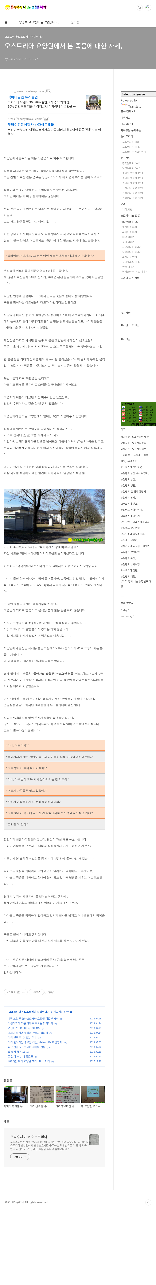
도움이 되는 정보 (130, 278)
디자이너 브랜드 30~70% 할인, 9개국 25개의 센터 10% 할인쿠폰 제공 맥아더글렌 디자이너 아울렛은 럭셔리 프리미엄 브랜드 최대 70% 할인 (43, 104)
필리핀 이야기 (129, 227)
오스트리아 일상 (140, 437)
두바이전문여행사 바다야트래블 (31, 124)
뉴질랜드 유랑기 (129, 540)
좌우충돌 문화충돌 (131, 130)
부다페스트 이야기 (131, 261)
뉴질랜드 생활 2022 (132, 188)
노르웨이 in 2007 (131, 215)
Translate (134, 106)
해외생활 (125, 437)
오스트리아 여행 (130, 142)
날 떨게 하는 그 (16, 1052)
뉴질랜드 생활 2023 (132, 193)
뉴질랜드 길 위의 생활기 (133, 491)
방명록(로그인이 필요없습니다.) (39, 22)
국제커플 (125, 449)
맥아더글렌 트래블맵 (23, 97)
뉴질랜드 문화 (139, 443)
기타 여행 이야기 (130, 222)
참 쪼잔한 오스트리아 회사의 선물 (26, 1047)
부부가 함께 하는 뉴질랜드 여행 (136, 584)
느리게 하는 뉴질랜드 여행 (134, 455)
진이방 (75, 22)
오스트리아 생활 (129, 570)
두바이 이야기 (129, 232)
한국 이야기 (128, 266)
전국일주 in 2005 (131, 163)
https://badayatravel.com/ (25, 118)
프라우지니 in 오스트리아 (28, 1136)
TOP (148, 1202)
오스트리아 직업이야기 (36, 1012)
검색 (139, 7)
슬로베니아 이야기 (131, 252)
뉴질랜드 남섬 (128, 479)
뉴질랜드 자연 (139, 449)
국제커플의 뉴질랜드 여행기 (135, 546)
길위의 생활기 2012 (132, 173)
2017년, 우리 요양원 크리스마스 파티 (29, 1061)
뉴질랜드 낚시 (128, 497)
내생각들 (126, 118)
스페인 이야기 (129, 257)
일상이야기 (127, 124)
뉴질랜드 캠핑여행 (130, 552)
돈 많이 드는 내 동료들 (20, 1056)
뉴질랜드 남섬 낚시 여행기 (134, 473)
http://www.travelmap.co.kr (26, 91)
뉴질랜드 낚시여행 (130, 564)
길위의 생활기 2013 (132, 178)
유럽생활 (132, 461)
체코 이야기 (128, 237)
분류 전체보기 (128, 111)
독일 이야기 (128, 242)
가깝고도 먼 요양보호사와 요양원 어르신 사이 (33, 1018)
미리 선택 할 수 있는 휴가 (22, 1037)
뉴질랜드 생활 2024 (132, 198)
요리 (123, 204)
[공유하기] (18, 992)
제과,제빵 (127, 209)
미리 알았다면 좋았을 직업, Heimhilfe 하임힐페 (35, 1042)
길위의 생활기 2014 (132, 183)
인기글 (135, 325)
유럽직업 (125, 443)
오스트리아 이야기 (131, 147)
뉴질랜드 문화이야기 (131, 509)
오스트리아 (15, 1012)
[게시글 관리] (23, 992)
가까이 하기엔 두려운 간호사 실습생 (28, 1033)
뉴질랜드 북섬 (128, 558)
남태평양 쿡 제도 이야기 (134, 271)
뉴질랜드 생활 (128, 485)
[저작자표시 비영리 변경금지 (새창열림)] (49, 992)
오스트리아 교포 (141, 522)
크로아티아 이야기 (131, 247)
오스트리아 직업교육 (131, 467)
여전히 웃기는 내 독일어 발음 (24, 1028)
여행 (123, 461)
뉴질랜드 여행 (128, 576)
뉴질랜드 (126, 158)
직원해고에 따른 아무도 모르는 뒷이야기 (30, 1023)
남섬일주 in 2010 (131, 168)
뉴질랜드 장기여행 (130, 528)
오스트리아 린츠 (129, 503)
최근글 (124, 325)
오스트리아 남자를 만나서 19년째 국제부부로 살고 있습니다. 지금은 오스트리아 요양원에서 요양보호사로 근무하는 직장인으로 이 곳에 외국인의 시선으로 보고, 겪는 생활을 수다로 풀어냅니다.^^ (49, 1145)
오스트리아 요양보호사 (132, 534)
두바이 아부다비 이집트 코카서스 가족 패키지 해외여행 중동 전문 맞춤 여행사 (54, 131)
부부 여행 (126, 522)
